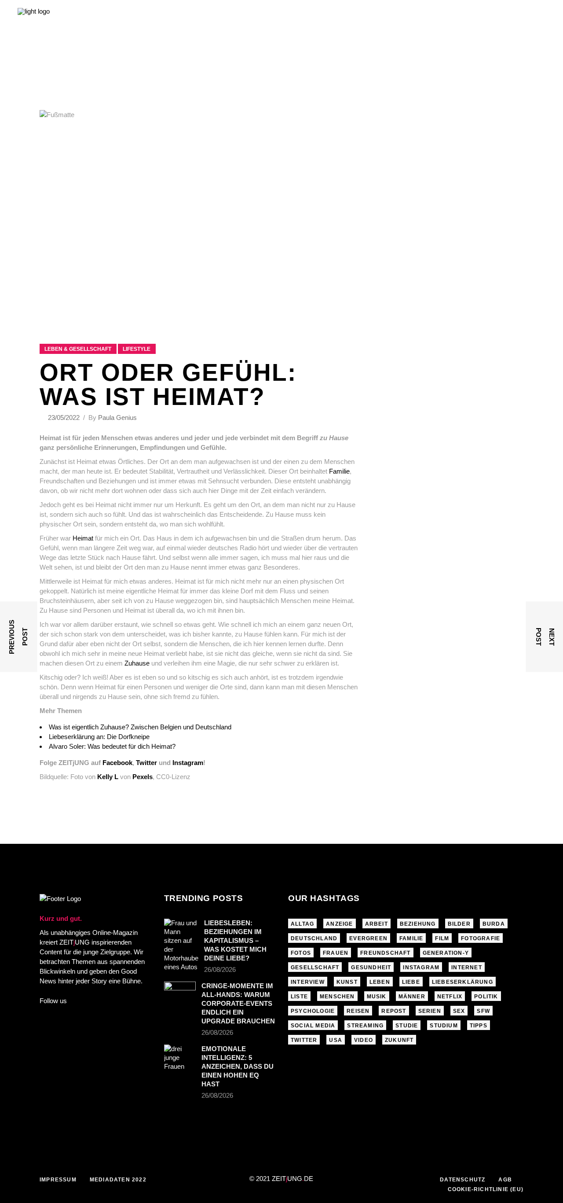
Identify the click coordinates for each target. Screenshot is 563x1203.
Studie (406, 1026)
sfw (483, 1011)
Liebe (411, 982)
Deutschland (314, 938)
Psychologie (313, 1011)
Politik (486, 996)
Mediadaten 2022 (118, 1180)
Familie (339, 471)
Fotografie (480, 938)
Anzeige (339, 924)
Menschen (337, 996)
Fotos (301, 953)
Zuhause (137, 663)
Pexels (142, 776)
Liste (299, 996)
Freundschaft (385, 953)
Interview (308, 982)
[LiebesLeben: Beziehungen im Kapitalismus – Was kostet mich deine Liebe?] (181, 945)
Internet (466, 967)
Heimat (83, 538)
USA (335, 1040)
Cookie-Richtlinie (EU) (485, 1189)
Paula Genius (117, 417)
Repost (393, 1011)
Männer (411, 996)
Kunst (347, 982)
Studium (443, 1026)
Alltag (302, 924)
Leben (379, 982)
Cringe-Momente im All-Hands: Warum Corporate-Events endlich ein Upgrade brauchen (238, 1003)
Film (442, 938)
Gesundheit (371, 967)
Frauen (335, 953)
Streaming (365, 1026)
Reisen (358, 1011)
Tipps (478, 1026)
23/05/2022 (64, 417)
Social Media (313, 1026)
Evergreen (368, 938)
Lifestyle (136, 349)
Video (363, 1040)
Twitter (304, 1040)
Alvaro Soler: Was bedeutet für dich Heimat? (112, 746)
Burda (494, 924)
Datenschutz (462, 1180)
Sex (459, 1011)
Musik (377, 996)
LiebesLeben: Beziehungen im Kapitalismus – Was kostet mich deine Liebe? (235, 940)
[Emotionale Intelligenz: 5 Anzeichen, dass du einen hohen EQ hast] (180, 1058)
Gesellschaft (315, 967)
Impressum (58, 1180)
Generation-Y (446, 953)
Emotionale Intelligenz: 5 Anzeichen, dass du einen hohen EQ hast (237, 1066)
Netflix (449, 996)
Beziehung (418, 924)
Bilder (459, 924)
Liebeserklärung (462, 982)
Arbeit (376, 924)
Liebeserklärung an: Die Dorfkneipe (99, 736)
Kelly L (107, 776)
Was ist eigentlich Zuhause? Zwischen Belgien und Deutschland (140, 727)
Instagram (421, 967)
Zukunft (399, 1040)
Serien (429, 1011)
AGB (505, 1180)
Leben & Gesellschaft (77, 349)
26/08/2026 (220, 969)
